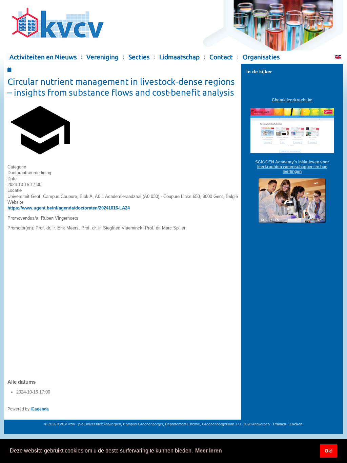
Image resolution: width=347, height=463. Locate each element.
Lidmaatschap (179, 57)
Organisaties (261, 57)
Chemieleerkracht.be (292, 100)
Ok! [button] (329, 451)
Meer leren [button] (208, 451)
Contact (221, 57)
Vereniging (102, 57)
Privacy (279, 424)
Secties (138, 57)
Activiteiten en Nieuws (43, 57)
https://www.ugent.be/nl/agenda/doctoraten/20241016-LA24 (68, 207)
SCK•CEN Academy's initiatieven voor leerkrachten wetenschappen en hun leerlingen (292, 167)
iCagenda (39, 409)
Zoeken (296, 424)
